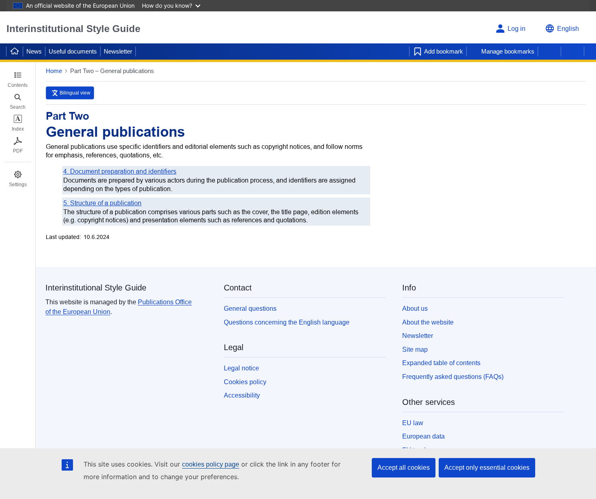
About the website (428, 322)
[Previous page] (549, 51)
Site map (415, 349)
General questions (250, 308)
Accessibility (242, 395)
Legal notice (241, 368)
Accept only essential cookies (487, 467)
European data (423, 436)
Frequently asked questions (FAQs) (453, 376)
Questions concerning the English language (286, 322)
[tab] (17, 79)
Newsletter (118, 51)
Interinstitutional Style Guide (73, 28)
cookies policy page (210, 464)
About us (415, 308)
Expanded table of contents (441, 362)
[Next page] (572, 51)
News (34, 51)
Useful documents (73, 51)
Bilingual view (75, 93)
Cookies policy (245, 382)
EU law (412, 422)
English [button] (568, 28)
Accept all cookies (403, 467)
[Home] (14, 51)
